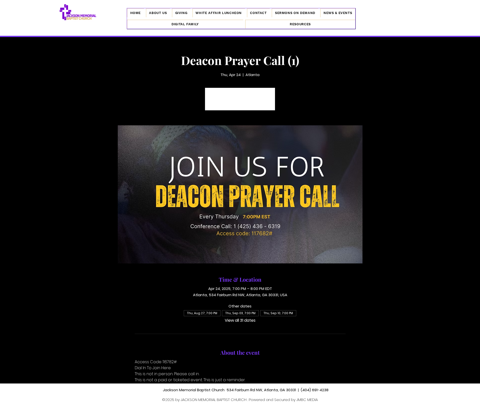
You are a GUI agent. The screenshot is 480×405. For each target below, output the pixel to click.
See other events (240, 102)
